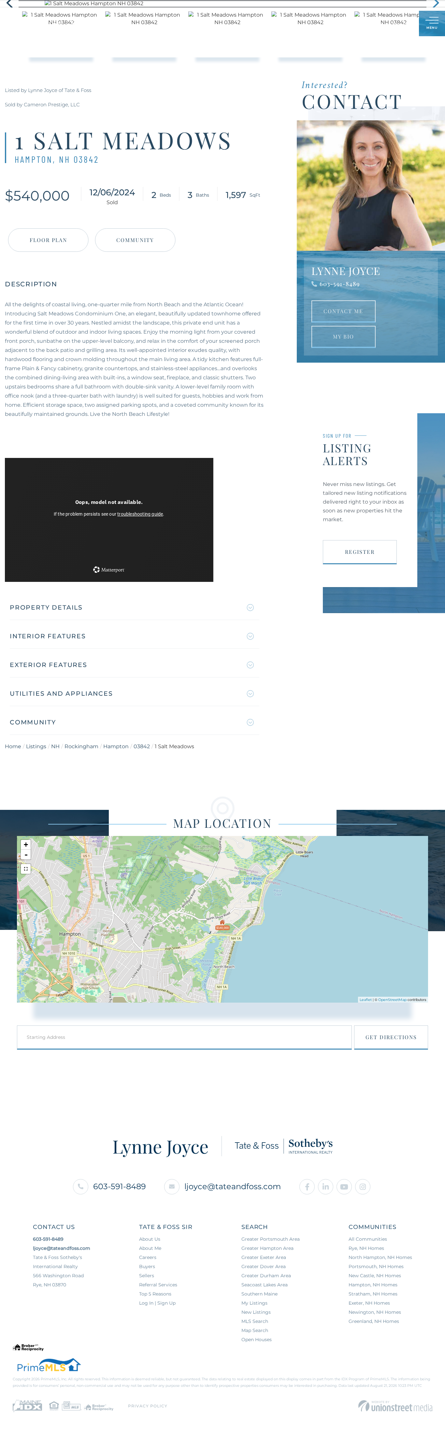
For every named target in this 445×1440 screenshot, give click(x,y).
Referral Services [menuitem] (158, 1285)
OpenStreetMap (392, 999)
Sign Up (400, 24)
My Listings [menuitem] (254, 1303)
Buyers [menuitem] (147, 1266)
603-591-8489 (340, 284)
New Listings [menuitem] (256, 1312)
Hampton (116, 746)
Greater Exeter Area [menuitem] (263, 1257)
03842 (142, 746)
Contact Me (343, 311)
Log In (382, 24)
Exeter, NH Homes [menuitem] (369, 1303)
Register (360, 551)
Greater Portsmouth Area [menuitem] (270, 1239)
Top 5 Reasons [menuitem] (155, 1294)
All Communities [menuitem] (368, 1239)
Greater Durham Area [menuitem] (266, 1276)
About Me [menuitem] (150, 1248)
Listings (36, 746)
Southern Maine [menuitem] (259, 1294)
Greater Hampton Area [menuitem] (267, 1248)
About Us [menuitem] (149, 1239)
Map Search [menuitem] (254, 1330)
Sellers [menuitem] (146, 1276)
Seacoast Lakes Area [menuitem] (264, 1285)
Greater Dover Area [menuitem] (263, 1266)
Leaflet (366, 999)
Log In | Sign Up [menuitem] (157, 1303)
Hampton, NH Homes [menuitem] (373, 1285)
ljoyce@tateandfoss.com (232, 1186)
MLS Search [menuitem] (254, 1321)
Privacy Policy (147, 1405)
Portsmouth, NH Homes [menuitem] (376, 1266)
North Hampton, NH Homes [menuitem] (380, 1257)
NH (55, 746)
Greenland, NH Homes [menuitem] (374, 1321)
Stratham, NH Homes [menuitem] (373, 1294)
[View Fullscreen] (26, 869)
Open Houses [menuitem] (256, 1339)
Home (13, 746)
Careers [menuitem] (147, 1257)
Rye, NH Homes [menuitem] (366, 1248)
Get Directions (391, 1037)
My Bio (343, 336)
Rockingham (81, 746)
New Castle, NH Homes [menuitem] (375, 1276)
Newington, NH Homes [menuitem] (375, 1312)
